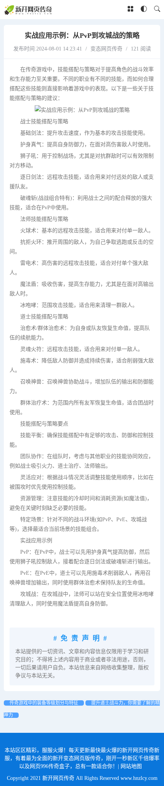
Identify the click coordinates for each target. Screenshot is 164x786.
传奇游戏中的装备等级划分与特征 (44, 703)
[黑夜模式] (144, 9)
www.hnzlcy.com (139, 778)
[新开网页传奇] (29, 9)
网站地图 (131, 766)
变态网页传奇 (106, 49)
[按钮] (130, 9)
